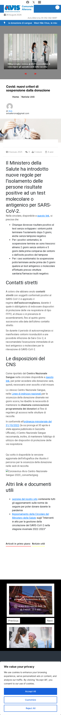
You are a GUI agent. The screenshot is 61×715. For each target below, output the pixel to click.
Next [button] (50, 620)
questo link (43, 215)
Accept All (30, 691)
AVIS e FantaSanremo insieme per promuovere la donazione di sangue (30, 598)
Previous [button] (13, 620)
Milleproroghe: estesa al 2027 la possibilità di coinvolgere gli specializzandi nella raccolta (29, 65)
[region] (30, 688)
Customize (30, 699)
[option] (30, 51)
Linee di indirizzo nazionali (27, 393)
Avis (10, 111)
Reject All (30, 708)
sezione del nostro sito (25, 499)
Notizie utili (38, 543)
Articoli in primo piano (18, 543)
